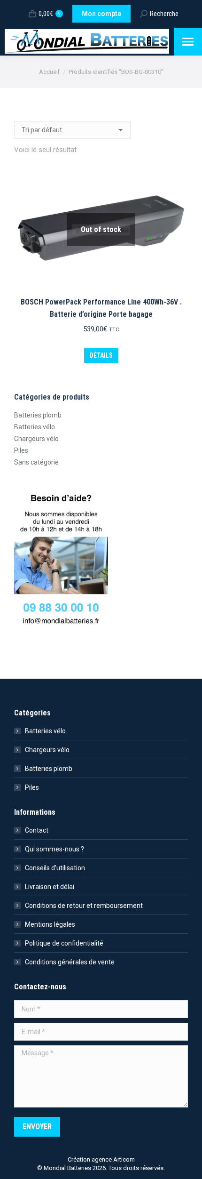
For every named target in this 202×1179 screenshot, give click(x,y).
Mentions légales (50, 924)
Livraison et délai (49, 886)
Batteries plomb (38, 415)
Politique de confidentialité (64, 943)
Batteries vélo (34, 427)
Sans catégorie (36, 462)
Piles (21, 450)
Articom (124, 1159)
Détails (101, 355)
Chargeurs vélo (36, 438)
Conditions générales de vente (70, 962)
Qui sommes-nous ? (54, 849)
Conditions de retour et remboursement (84, 905)
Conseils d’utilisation (55, 868)
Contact (36, 830)
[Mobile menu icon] (188, 42)
